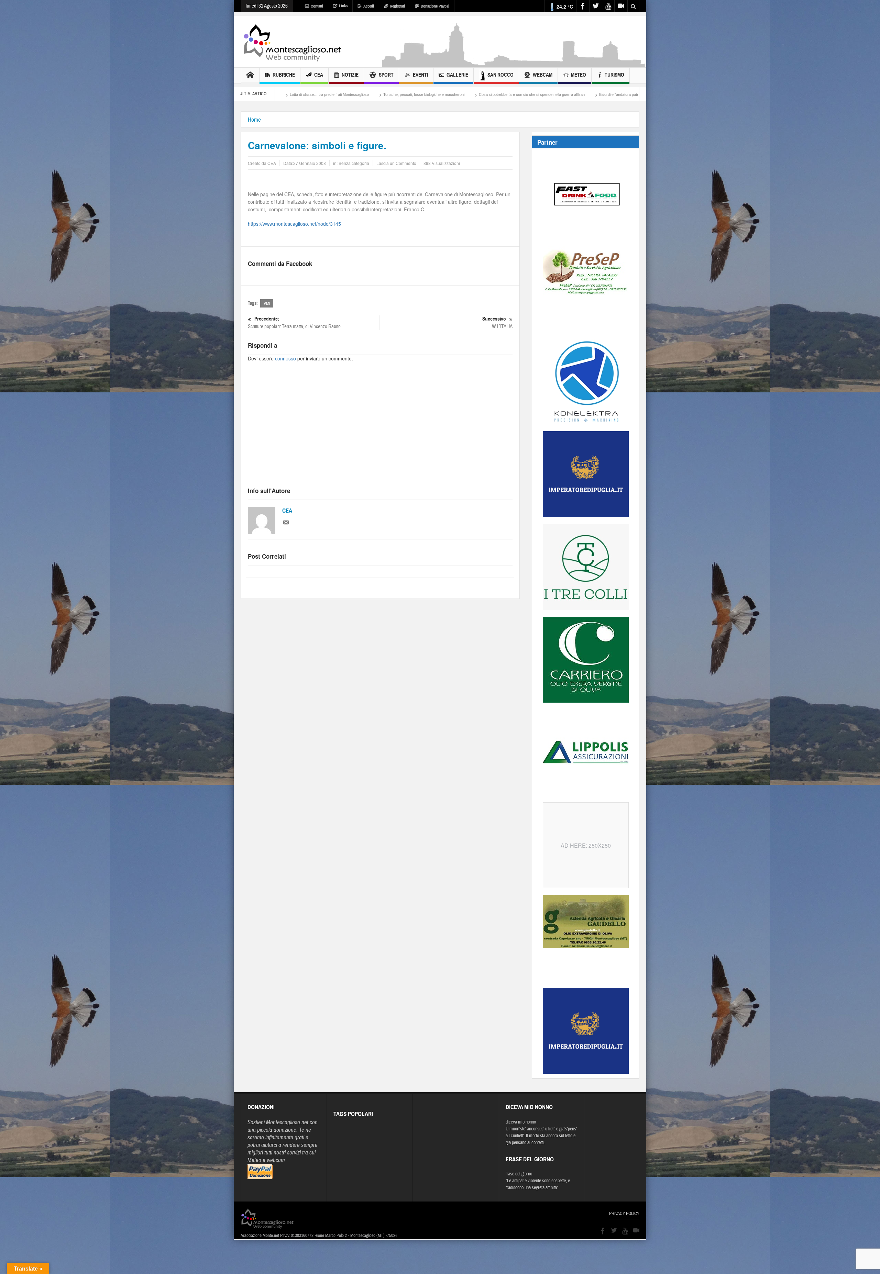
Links (343, 5)
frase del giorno (519, 1174)
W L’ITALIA (497, 322)
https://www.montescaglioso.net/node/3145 (294, 223)
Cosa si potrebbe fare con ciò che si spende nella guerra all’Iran (418, 94)
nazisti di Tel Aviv (622, 94)
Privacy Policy (624, 1213)
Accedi (368, 6)
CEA (318, 75)
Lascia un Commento (396, 163)
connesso (285, 358)
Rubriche (284, 75)
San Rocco (500, 75)
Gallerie (457, 75)
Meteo (578, 75)
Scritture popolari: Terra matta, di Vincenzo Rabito (294, 322)
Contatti (317, 6)
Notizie (350, 75)
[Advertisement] (514, 64)
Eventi (420, 75)
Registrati (397, 6)
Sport (386, 75)
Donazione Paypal (435, 6)
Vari (267, 303)
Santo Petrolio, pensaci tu (572, 94)
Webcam (542, 75)
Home (254, 119)
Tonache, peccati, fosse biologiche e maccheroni (310, 94)
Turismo (614, 75)
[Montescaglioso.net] (292, 41)
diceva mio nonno (521, 1122)
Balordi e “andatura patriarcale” (511, 94)
